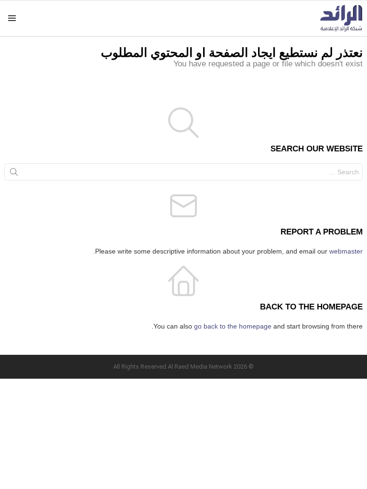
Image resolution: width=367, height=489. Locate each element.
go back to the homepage (232, 326)
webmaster (346, 251)
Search (13, 173)
